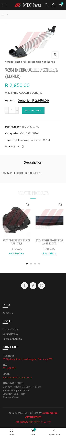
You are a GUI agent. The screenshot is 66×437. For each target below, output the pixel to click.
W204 (35, 133)
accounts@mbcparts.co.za (17, 377)
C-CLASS (25, 133)
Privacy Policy (10, 329)
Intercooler (22, 140)
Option (9, 100)
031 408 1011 (9, 368)
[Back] (5, 14)
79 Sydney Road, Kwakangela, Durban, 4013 (27, 359)
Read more (49, 253)
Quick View (27, 204)
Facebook (24, 285)
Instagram (41, 285)
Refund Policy (10, 333)
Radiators (36, 140)
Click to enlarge (55, 55)
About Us (8, 312)
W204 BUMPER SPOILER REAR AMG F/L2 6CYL (49, 242)
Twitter (33, 285)
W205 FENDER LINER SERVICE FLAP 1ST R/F (16, 242)
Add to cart (33, 110)
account (53, 5)
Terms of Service (12, 338)
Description (33, 162)
